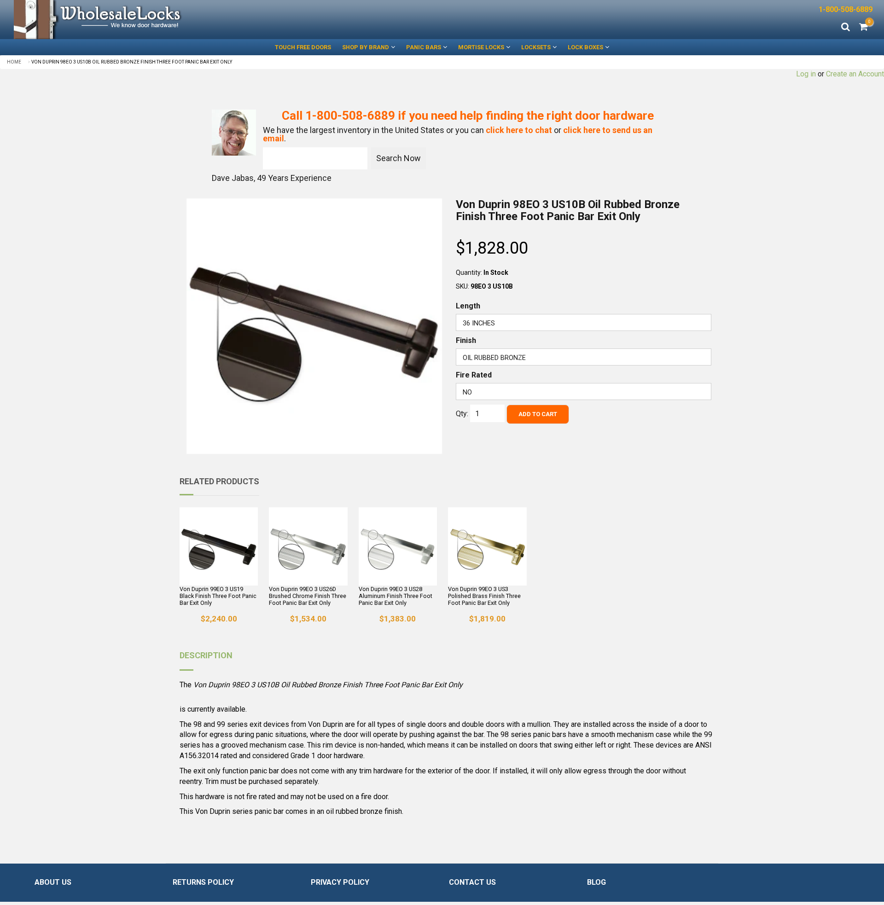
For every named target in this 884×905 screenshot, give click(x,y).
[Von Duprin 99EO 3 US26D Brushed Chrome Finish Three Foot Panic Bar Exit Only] (308, 546)
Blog (596, 882)
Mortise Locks (481, 47)
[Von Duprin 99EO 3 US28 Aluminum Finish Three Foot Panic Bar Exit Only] (398, 546)
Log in (806, 74)
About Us (53, 882)
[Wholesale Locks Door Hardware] (221, 19)
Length (468, 306)
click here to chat (519, 130)
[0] (863, 27)
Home (14, 61)
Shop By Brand (365, 47)
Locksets (536, 47)
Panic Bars (423, 47)
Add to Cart (537, 414)
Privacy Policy (340, 882)
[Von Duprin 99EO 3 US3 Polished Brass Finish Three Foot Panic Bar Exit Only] (487, 546)
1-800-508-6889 (845, 9)
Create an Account (855, 74)
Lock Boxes (585, 47)
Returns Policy (203, 882)
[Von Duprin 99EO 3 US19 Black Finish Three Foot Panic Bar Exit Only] (219, 546)
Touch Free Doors (303, 47)
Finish (466, 340)
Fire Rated (474, 375)
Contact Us (472, 882)
